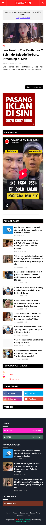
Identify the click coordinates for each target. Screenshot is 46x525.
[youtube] (33, 399)
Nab (5, 63)
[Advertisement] (24, 78)
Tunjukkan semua (23, 18)
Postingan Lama (33, 87)
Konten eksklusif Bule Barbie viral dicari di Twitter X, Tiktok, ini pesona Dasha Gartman (27, 303)
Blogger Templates (23, 521)
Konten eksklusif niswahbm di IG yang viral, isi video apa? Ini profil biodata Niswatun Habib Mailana (28, 276)
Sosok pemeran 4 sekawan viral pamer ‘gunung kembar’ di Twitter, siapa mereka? (28, 353)
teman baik (11, 503)
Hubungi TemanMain (11, 379)
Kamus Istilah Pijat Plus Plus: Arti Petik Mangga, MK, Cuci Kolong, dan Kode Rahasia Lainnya (27, 244)
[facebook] (12, 393)
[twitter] (33, 393)
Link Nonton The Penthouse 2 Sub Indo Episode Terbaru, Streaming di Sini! (23, 55)
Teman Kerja (8, 374)
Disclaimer (20, 516)
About (15, 513)
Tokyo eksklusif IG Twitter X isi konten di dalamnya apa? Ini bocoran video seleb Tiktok (27, 316)
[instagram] (12, 399)
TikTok (21, 430)
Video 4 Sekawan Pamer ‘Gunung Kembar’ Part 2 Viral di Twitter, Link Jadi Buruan (28, 290)
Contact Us (24, 513)
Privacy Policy (35, 513)
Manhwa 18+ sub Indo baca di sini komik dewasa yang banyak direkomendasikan (28, 230)
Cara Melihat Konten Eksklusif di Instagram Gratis (28, 341)
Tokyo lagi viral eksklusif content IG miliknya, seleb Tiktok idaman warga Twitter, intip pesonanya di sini (28, 260)
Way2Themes (25, 520)
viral (21, 437)
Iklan (28, 516)
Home (8, 513)
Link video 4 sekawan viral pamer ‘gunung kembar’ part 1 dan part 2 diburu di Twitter (28, 329)
